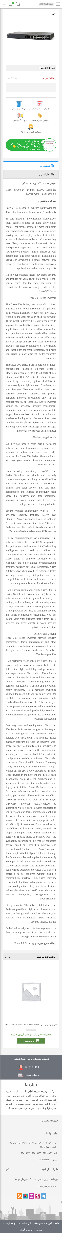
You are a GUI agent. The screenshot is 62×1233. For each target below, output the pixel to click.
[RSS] (19, 1196)
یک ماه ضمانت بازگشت (39, 108)
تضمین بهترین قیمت (40, 120)
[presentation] (9, 958)
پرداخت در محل (19, 108)
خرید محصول (29, 1041)
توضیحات (45, 166)
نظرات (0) (44, 174)
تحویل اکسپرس (20, 120)
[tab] (31, 165)
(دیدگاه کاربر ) (49, 78)
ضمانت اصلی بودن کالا (31, 132)
